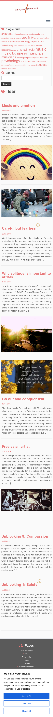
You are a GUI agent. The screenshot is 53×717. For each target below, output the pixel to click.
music (41, 49)
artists (14, 34)
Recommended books (26, 666)
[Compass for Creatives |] (26, 9)
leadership (6, 49)
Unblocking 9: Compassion (24, 536)
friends (27, 45)
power (36, 57)
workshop (12, 68)
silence (43, 61)
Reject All (26, 711)
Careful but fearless (19, 228)
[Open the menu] (48, 22)
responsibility (34, 61)
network (20, 57)
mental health (27, 49)
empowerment (15, 41)
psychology (10, 60)
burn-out (35, 34)
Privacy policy (27, 657)
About (27, 660)
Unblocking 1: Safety (19, 584)
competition (5, 38)
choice (41, 34)
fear (15, 45)
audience (21, 34)
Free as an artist (16, 446)
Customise (26, 703)
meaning (14, 50)
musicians (8, 56)
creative (18, 38)
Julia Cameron (36, 45)
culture (36, 38)
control (12, 38)
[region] (26, 693)
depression (44, 38)
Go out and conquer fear (23, 398)
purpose (25, 61)
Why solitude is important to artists (26, 275)
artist (8, 33)
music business (14, 53)
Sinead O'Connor (8, 65)
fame (5, 45)
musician (35, 53)
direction (4, 42)
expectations (37, 41)
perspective (28, 57)
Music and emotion (18, 105)
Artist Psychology (27, 650)
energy (26, 41)
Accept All (26, 695)
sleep (17, 65)
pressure (43, 57)
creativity (27, 37)
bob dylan (28, 34)
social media (25, 65)
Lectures (27, 663)
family (11, 46)
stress (33, 65)
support (4, 68)
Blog (26, 653)
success (41, 64)
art (3, 33)
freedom (21, 45)
